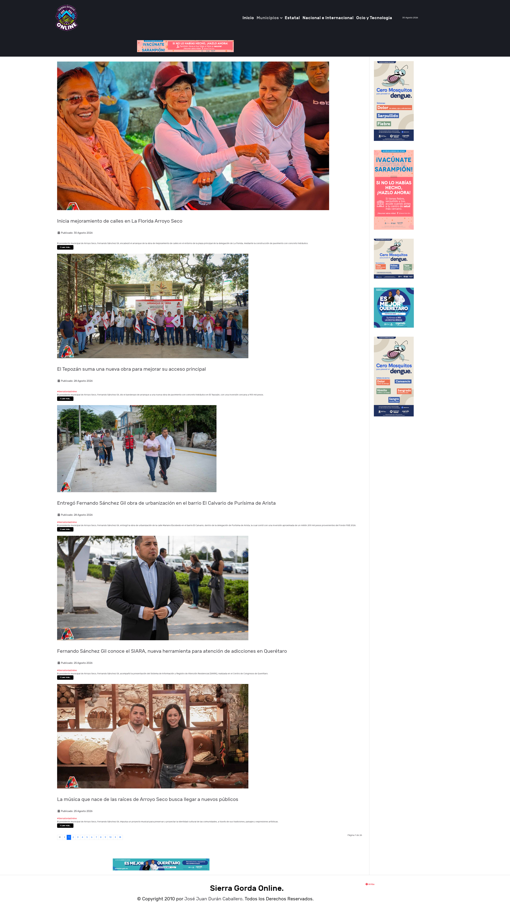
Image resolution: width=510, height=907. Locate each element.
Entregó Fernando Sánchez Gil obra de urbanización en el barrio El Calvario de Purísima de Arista (166, 503)
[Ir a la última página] (120, 837)
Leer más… (66, 247)
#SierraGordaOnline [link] (67, 391)
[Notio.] (67, 17)
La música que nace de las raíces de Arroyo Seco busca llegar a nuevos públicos (147, 799)
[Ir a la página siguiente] (115, 837)
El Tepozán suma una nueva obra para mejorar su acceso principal (131, 369)
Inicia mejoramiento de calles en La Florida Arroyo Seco (119, 221)
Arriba (371, 884)
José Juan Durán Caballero (213, 899)
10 (110, 837)
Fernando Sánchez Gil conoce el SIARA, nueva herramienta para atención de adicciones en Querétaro (172, 651)
